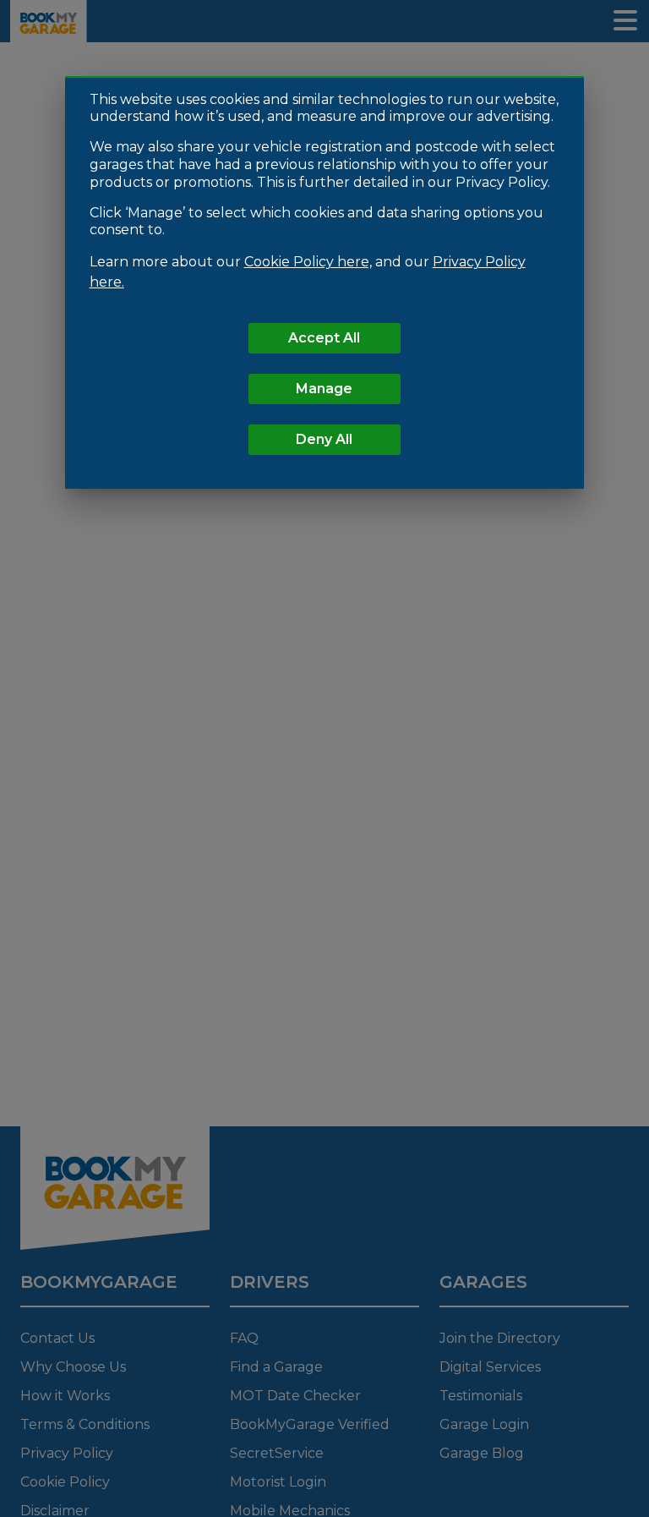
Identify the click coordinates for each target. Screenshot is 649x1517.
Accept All (324, 338)
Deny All (324, 439)
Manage (324, 389)
